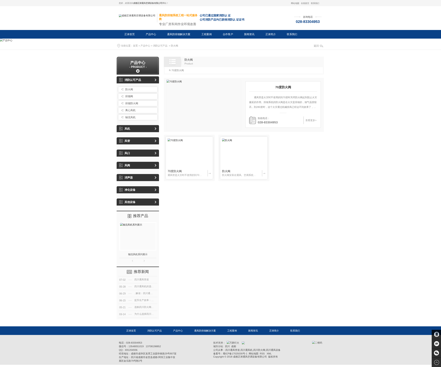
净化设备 (130, 189)
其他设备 (130, 202)
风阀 (127, 165)
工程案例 (206, 34)
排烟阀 (129, 96)
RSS (262, 353)
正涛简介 (270, 34)
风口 (127, 153)
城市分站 (218, 346)
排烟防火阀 (131, 103)
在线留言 (305, 3)
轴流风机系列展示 (137, 254)
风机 (127, 128)
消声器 (129, 177)
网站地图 (295, 3)
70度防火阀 (177, 70)
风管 (127, 140)
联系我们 (315, 3)
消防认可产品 (160, 45)
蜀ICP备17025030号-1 (235, 353)
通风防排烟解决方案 (178, 34)
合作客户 (228, 34)
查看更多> (310, 120)
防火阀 (174, 45)
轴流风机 (130, 117)
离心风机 (130, 110)
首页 (135, 45)
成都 (233, 346)
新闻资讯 (249, 34)
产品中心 (151, 34)
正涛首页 (129, 34)
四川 (227, 346)
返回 (316, 45)
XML (269, 353)
